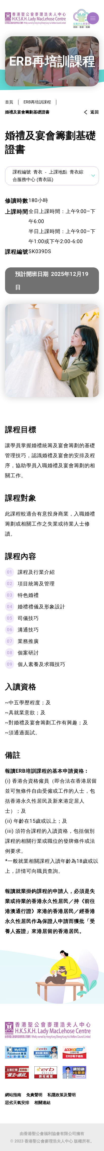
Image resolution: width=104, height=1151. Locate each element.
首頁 (9, 102)
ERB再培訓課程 (37, 102)
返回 (94, 112)
